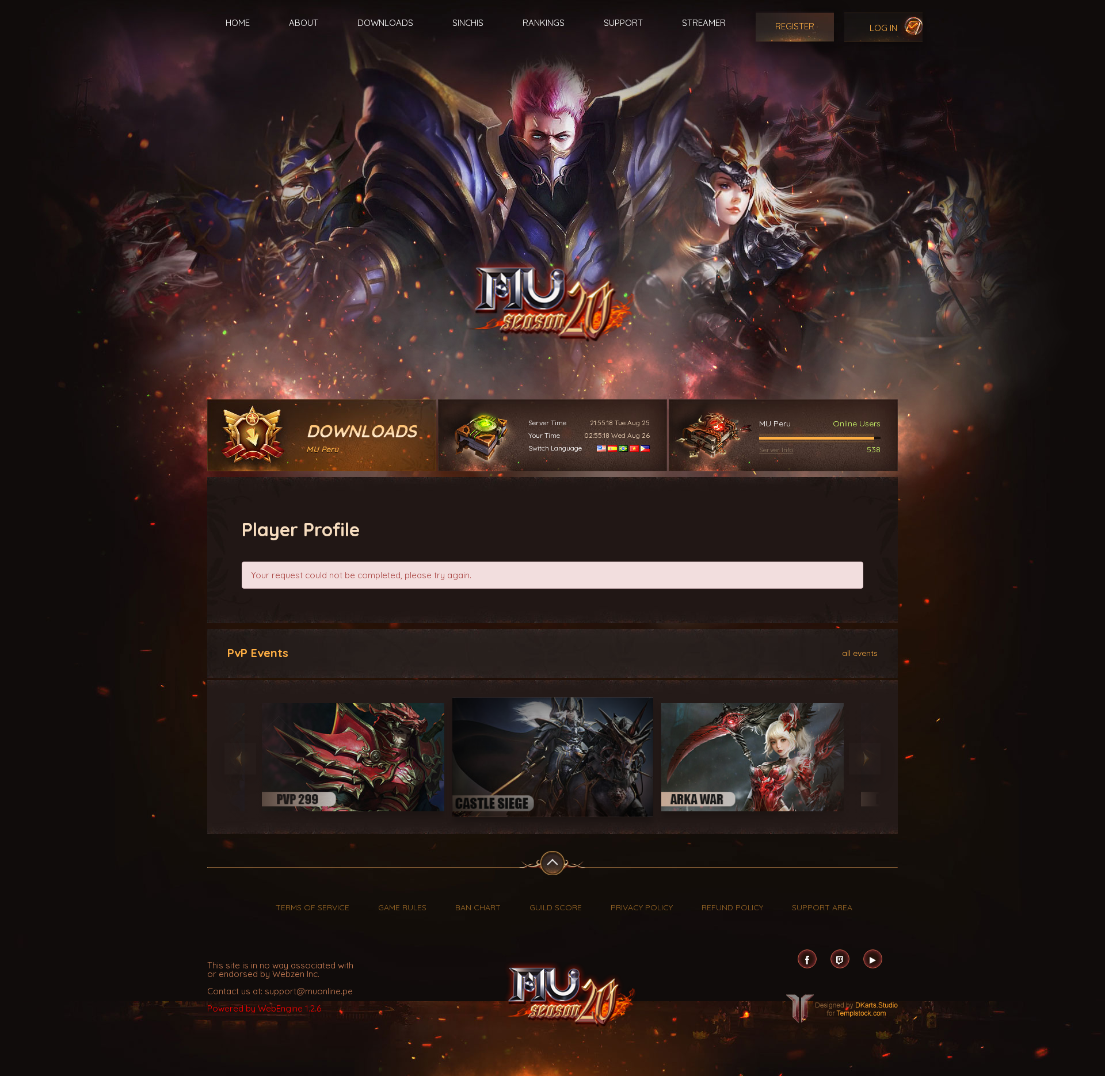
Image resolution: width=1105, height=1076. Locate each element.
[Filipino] (645, 448)
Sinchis (467, 22)
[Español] (612, 448)
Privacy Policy (642, 907)
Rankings (544, 22)
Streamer (704, 22)
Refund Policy (732, 907)
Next (865, 758)
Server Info (776, 449)
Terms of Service (312, 907)
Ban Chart (478, 907)
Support (623, 22)
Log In (883, 27)
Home (238, 22)
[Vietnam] (634, 448)
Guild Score (555, 907)
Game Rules (402, 907)
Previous (240, 758)
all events (860, 652)
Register (794, 26)
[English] (601, 448)
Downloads (385, 22)
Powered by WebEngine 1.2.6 (264, 1008)
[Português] (623, 448)
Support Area (822, 907)
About (303, 22)
